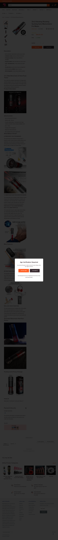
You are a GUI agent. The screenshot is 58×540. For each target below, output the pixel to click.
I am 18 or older (24, 270)
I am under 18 (34, 270)
